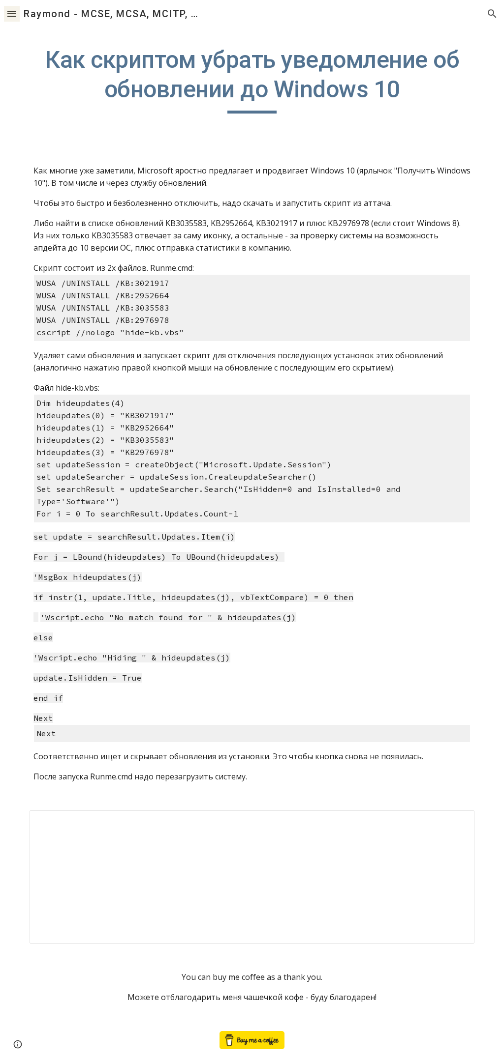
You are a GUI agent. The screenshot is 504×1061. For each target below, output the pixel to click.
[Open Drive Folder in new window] (456, 823)
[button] (12, 13)
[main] (252, 79)
